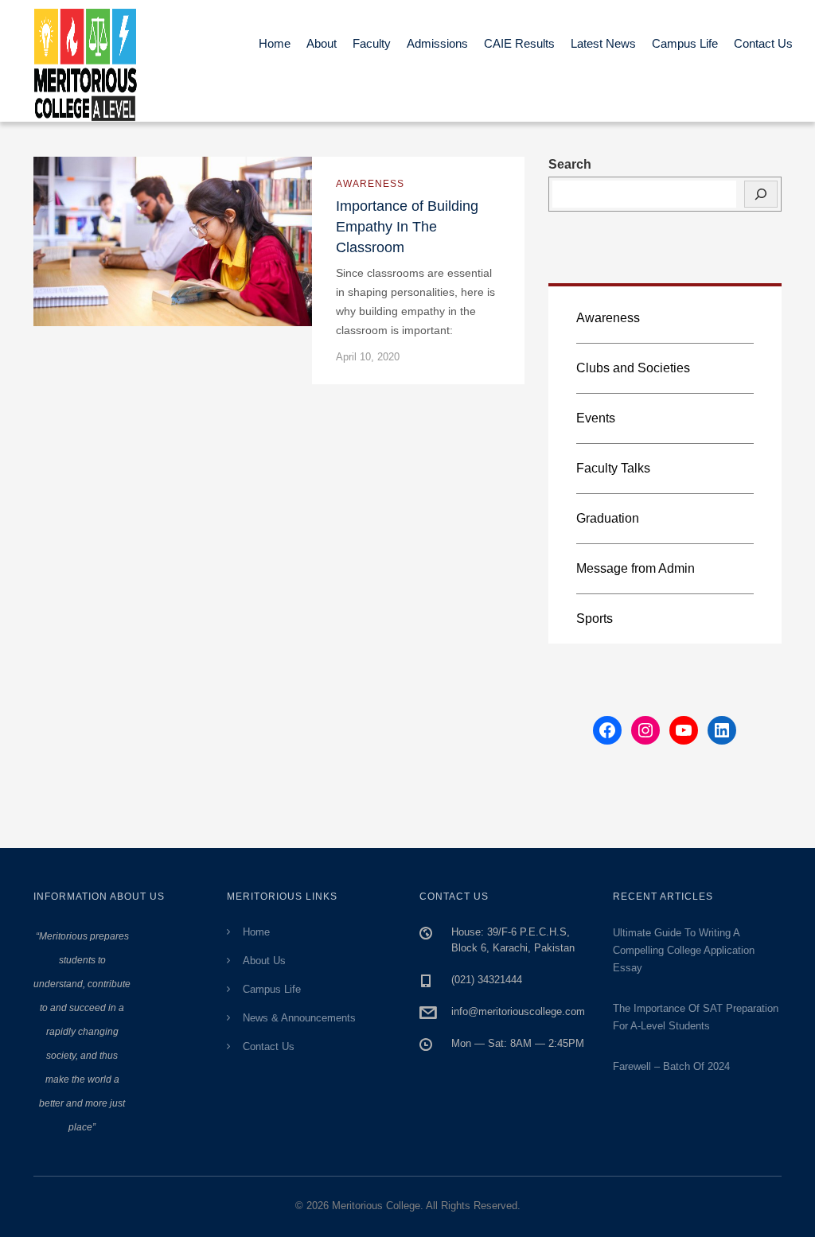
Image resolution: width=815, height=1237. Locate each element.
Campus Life (685, 43)
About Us (264, 961)
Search (569, 164)
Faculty (372, 43)
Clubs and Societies (633, 368)
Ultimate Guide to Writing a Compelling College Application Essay (684, 950)
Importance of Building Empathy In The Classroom (407, 226)
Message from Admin (635, 568)
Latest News (603, 43)
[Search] (761, 194)
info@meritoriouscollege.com (518, 1011)
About (321, 43)
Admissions (437, 43)
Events (595, 418)
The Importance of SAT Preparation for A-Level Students (695, 1017)
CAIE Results (519, 43)
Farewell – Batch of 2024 (671, 1066)
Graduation (607, 518)
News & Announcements (299, 1018)
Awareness (370, 183)
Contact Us (763, 43)
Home (275, 43)
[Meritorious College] (93, 61)
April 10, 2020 (368, 357)
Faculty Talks (613, 468)
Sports (594, 618)
